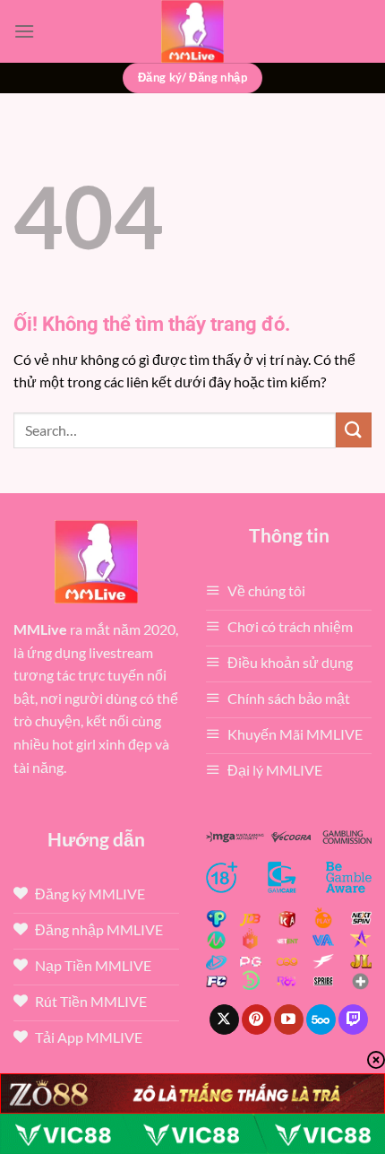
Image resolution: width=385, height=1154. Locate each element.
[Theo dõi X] (224, 1019)
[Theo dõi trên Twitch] (353, 1019)
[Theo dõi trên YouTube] (289, 1019)
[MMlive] (192, 31)
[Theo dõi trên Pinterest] (256, 1019)
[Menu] (24, 31)
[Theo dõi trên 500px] (321, 1019)
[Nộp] (354, 429)
